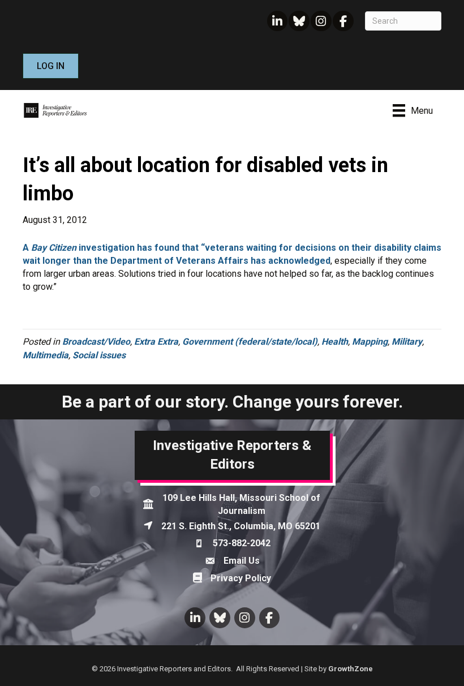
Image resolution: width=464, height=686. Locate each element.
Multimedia (45, 355)
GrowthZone (350, 668)
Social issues (99, 355)
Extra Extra (156, 341)
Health (334, 341)
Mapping (370, 341)
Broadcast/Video (96, 341)
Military (407, 341)
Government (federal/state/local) (249, 341)
